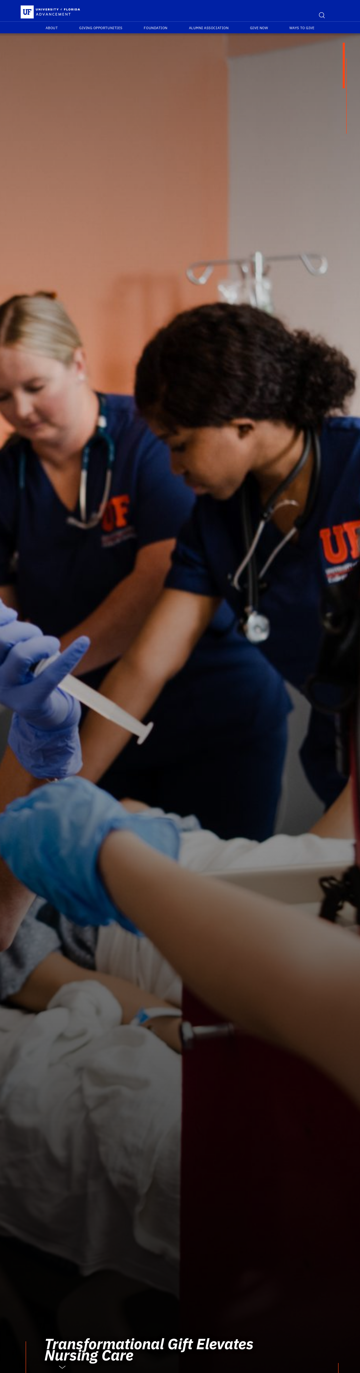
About (52, 28)
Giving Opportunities (100, 28)
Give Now (259, 28)
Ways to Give (301, 28)
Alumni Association (209, 28)
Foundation (155, 28)
